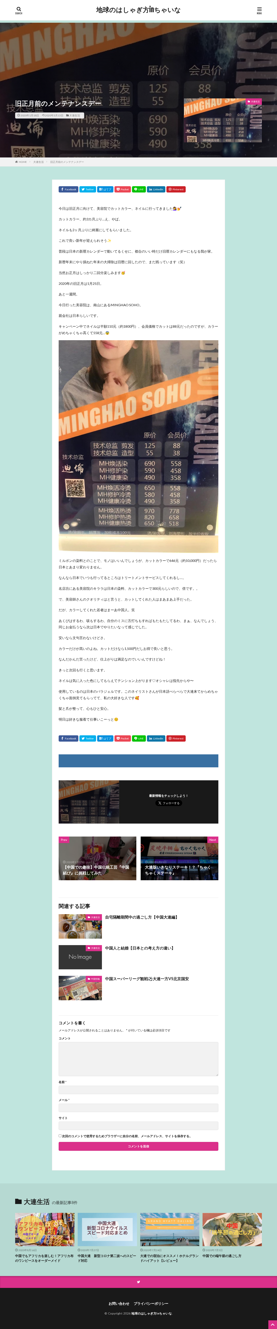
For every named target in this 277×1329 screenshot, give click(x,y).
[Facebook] (68, 189)
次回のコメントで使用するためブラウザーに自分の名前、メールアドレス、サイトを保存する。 (127, 1136)
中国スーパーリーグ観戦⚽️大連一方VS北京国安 (147, 978)
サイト (63, 1117)
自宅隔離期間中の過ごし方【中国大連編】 (142, 917)
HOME (23, 162)
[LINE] (139, 189)
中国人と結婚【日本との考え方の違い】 (140, 948)
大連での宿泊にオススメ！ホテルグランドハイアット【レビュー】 (169, 1258)
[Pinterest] (176, 189)
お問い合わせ (119, 1303)
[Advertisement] (138, 53)
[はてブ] (105, 189)
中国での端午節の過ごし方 (222, 1256)
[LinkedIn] (156, 189)
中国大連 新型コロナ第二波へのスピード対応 (107, 1258)
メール (64, 1099)
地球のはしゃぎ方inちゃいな (138, 9)
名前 (62, 1082)
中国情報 (95, 979)
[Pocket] (122, 189)
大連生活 (74, 115)
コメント (65, 1038)
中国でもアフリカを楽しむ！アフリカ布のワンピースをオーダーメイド (44, 1258)
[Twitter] (87, 189)
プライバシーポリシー (151, 1303)
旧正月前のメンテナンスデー (67, 162)
